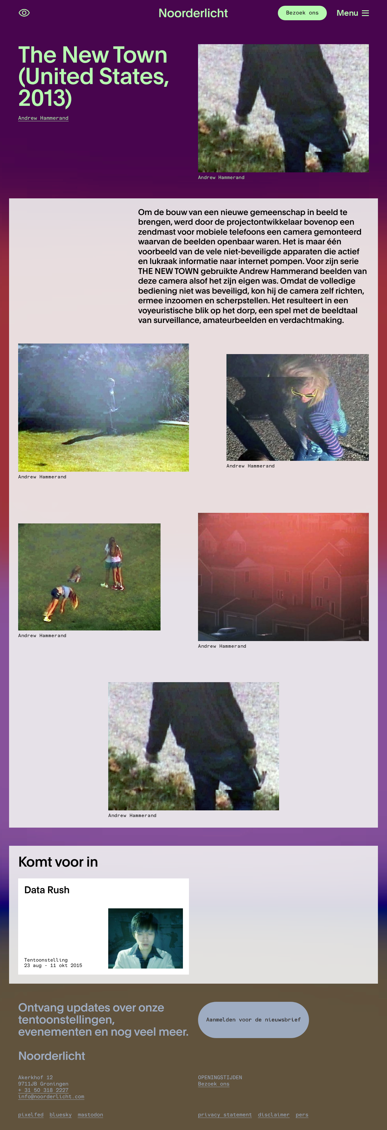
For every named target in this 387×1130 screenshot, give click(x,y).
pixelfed (31, 1115)
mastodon (90, 1115)
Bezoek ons (213, 1084)
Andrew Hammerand (43, 118)
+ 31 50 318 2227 (43, 1090)
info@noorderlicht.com (51, 1096)
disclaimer (274, 1115)
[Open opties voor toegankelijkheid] (24, 13)
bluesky (61, 1115)
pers (302, 1115)
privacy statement (225, 1115)
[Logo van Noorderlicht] (193, 13)
